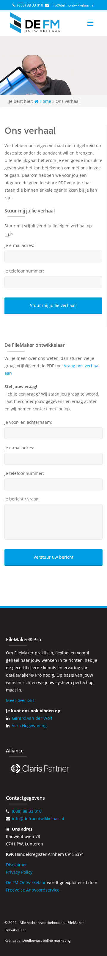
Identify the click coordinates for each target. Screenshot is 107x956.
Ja (11, 233)
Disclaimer (16, 864)
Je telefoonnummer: (24, 271)
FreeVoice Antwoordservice (32, 890)
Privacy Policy (19, 872)
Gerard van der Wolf (32, 718)
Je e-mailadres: (19, 245)
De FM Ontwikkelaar (26, 882)
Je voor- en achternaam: (28, 422)
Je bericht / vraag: (22, 499)
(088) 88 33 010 (30, 5)
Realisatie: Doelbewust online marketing (37, 940)
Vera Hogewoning (29, 725)
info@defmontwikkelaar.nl (72, 5)
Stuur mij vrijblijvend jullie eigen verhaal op (48, 226)
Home (44, 101)
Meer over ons (20, 700)
